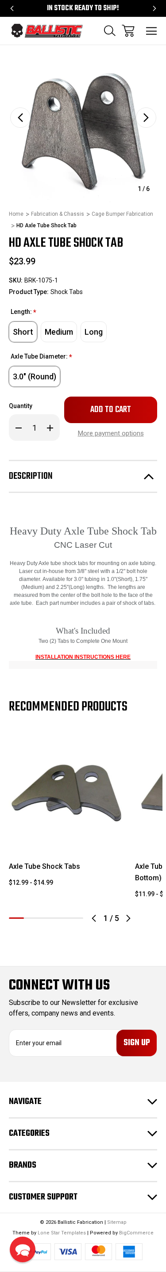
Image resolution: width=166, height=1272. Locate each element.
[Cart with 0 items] (128, 31)
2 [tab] (31, 918)
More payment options (111, 433)
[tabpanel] (67, 813)
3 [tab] (46, 918)
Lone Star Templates (62, 1233)
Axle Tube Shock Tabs (44, 866)
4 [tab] (61, 918)
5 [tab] (75, 918)
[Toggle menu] (151, 31)
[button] (22, 1249)
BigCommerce (136, 1233)
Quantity (20, 405)
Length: (23, 312)
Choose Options (66, 837)
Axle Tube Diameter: (41, 357)
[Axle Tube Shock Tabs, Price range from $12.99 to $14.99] (66, 791)
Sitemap (117, 1222)
